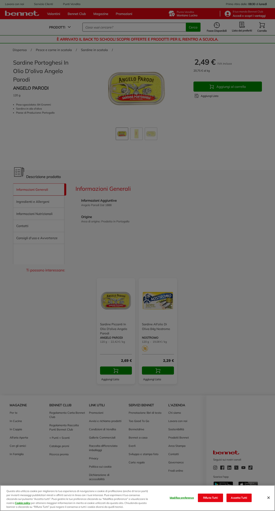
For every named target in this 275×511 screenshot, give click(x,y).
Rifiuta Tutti (210, 497)
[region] (137, 498)
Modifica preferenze (182, 497)
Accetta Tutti (239, 497)
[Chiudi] (268, 497)
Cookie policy (22, 503)
